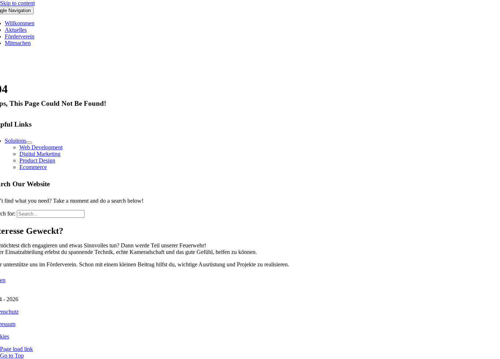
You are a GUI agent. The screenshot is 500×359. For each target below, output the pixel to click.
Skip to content (17, 3)
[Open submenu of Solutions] (29, 143)
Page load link (16, 349)
